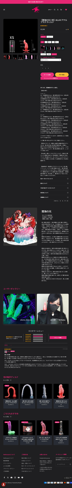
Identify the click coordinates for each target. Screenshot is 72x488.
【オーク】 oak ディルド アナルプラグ (44, 438)
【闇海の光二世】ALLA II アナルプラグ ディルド (61, 402)
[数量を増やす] (48, 68)
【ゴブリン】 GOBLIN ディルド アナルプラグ (11, 438)
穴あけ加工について (27, 471)
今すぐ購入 (62, 75)
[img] (7, 349)
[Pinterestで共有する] (65, 201)
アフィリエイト (7, 463)
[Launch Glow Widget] (3, 484)
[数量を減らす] (43, 68)
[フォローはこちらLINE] (22, 477)
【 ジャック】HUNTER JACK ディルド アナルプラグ (61, 439)
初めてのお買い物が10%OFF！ (36, 2)
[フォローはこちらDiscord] (11, 477)
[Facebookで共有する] (60, 201)
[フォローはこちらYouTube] (19, 477)
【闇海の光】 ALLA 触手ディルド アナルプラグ (11, 402)
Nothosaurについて (8, 458)
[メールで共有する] (67, 201)
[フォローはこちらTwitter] (8, 477)
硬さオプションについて (28, 468)
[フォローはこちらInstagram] (15, 477)
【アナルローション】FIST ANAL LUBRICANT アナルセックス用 (28, 439)
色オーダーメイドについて (28, 466)
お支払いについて (26, 460)
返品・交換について (27, 463)
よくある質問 (6, 466)
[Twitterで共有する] (62, 201)
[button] (66, 10)
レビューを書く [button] (58, 337)
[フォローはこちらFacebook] (4, 477)
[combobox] (51, 60)
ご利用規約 (6, 471)
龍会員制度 (6, 460)
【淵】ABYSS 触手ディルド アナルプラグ (44, 402)
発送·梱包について (26, 458)
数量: (41, 65)
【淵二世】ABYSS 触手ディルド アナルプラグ (28, 402)
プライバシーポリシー (9, 468)
